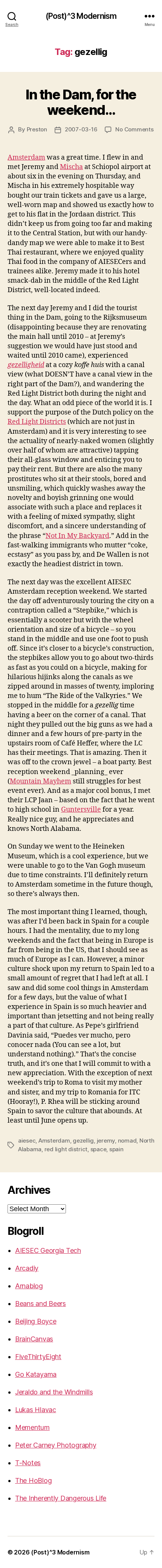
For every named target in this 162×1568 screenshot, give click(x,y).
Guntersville (81, 809)
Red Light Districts (37, 422)
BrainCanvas (34, 1339)
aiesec (26, 1140)
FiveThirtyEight (38, 1357)
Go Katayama (36, 1374)
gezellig (83, 1140)
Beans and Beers (40, 1303)
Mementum (32, 1427)
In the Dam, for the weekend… (81, 102)
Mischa (71, 167)
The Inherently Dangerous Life (60, 1498)
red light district (65, 1149)
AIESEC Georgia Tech (48, 1250)
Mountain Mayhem (40, 781)
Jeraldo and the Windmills (54, 1392)
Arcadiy (26, 1268)
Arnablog (29, 1286)
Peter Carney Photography (55, 1445)
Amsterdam (26, 157)
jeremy (106, 1140)
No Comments (134, 129)
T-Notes (28, 1463)
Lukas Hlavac (35, 1410)
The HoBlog (33, 1480)
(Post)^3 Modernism (81, 16)
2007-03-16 (81, 129)
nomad (127, 1140)
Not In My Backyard (77, 536)
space (98, 1149)
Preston (37, 129)
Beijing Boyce (36, 1321)
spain (116, 1149)
